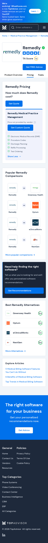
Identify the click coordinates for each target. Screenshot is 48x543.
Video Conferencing (12, 487)
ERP (4, 506)
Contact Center (9, 492)
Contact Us (7, 458)
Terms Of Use (23, 458)
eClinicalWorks (20, 332)
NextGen (17, 342)
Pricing (30, 74)
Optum (16, 323)
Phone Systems (9, 482)
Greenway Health (22, 313)
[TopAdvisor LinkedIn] (3, 535)
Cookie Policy (23, 463)
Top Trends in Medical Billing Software (24, 381)
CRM (4, 501)
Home (5, 453)
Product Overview (13, 74)
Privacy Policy (23, 453)
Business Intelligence (12, 496)
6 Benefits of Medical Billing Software (23, 376)
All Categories (9, 511)
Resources (7, 468)
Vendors (6, 463)
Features (42, 74)
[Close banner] (44, 11)
